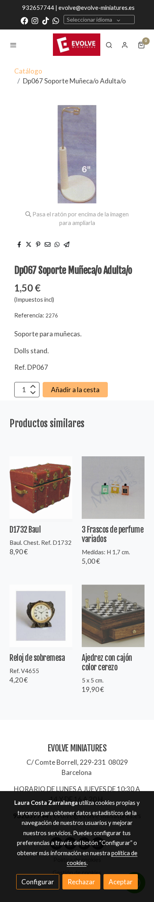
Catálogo (28, 71)
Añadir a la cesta (75, 390)
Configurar (37, 882)
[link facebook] (24, 20)
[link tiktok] (45, 20)
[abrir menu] (13, 44)
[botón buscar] (109, 44)
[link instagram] (35, 20)
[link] (76, 44)
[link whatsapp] (56, 20)
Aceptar (121, 882)
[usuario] (125, 44)
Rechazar (81, 882)
